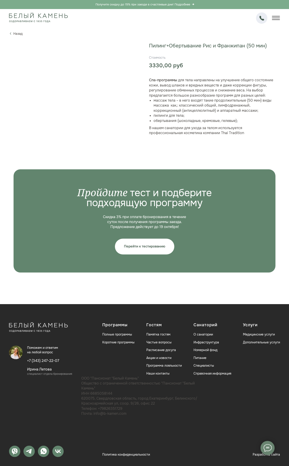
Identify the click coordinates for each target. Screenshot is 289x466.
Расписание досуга (161, 350)
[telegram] (29, 451)
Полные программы (117, 334)
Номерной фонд (205, 350)
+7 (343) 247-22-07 (261, 18)
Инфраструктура (206, 342)
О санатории (203, 334)
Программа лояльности (164, 365)
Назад (18, 34)
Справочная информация (212, 373)
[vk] (58, 451)
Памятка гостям (158, 334)
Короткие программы (118, 342)
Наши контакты (158, 373)
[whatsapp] (43, 451)
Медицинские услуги (259, 334)
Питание (199, 358)
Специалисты (203, 365)
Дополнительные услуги (261, 342)
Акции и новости (158, 358)
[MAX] (14, 451)
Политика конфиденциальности (126, 454)
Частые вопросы (159, 342)
